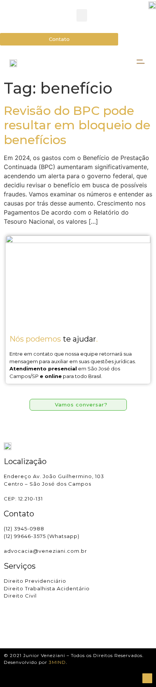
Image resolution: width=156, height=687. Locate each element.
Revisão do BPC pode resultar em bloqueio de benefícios (77, 125)
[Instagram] (7, 627)
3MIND (57, 662)
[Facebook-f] (19, 627)
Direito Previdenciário (35, 581)
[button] (81, 15)
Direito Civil (20, 596)
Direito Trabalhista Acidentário (47, 588)
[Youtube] (30, 627)
